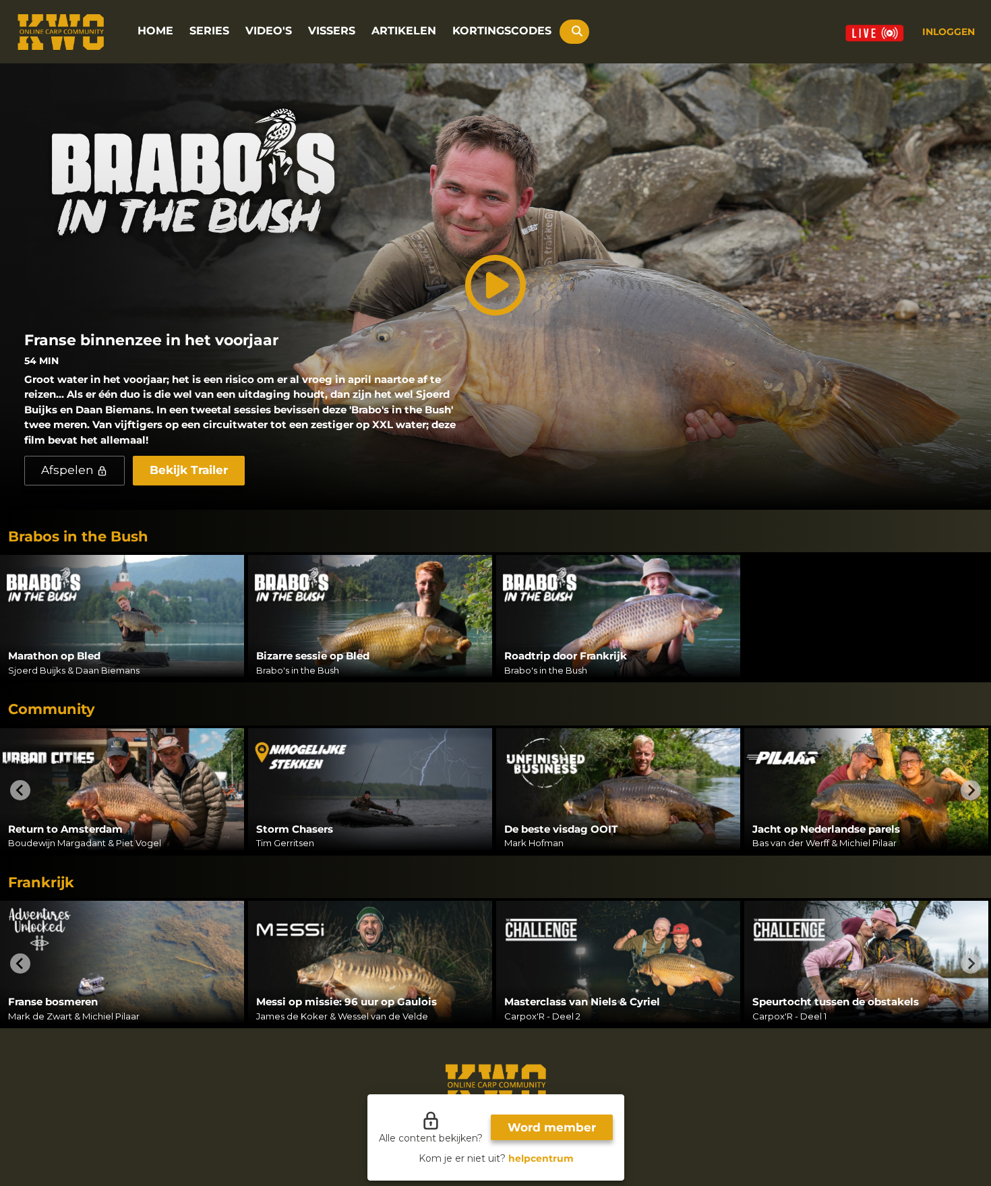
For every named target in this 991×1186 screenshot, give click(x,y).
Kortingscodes (501, 30)
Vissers (331, 30)
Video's (268, 30)
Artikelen (403, 30)
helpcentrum (540, 1158)
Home (155, 30)
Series (209, 30)
